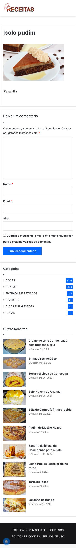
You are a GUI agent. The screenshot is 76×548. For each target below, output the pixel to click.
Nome (8, 184)
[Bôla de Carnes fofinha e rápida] (14, 415)
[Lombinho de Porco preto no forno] (14, 469)
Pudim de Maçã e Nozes (45, 427)
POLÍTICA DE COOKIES (26, 536)
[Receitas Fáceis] (19, 8)
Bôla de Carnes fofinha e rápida (50, 409)
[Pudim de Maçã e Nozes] (14, 433)
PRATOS (11, 286)
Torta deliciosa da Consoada (48, 373)
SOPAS (10, 312)
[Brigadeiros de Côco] (14, 363)
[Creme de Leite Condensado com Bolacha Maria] (14, 346)
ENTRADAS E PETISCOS (21, 293)
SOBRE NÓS (56, 530)
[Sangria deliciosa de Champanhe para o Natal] (14, 451)
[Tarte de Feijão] (14, 487)
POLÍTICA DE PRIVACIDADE (29, 530)
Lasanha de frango (41, 499)
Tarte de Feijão (38, 481)
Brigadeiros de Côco (43, 358)
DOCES (10, 280)
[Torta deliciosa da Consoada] (14, 379)
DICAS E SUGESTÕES (20, 306)
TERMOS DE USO (53, 536)
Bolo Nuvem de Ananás (44, 391)
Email (8, 201)
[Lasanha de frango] (14, 505)
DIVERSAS (12, 299)
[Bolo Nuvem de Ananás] (14, 397)
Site (6, 218)
